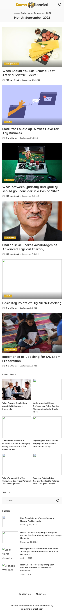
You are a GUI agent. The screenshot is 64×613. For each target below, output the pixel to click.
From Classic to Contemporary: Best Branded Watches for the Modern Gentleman (37, 568)
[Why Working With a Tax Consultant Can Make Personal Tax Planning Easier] (16, 464)
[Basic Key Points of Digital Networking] (32, 279)
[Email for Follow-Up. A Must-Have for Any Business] (32, 105)
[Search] (60, 4)
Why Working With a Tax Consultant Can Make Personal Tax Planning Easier (16, 481)
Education (10, 350)
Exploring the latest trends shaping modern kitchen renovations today (45, 443)
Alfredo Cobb (12, 80)
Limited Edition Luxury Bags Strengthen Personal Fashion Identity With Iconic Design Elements (41, 535)
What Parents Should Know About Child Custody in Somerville (15, 406)
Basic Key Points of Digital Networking (32, 303)
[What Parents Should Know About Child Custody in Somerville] (16, 389)
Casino (9, 180)
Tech (8, 122)
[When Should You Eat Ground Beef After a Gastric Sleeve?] (32, 47)
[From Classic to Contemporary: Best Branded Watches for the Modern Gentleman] (10, 569)
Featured (10, 238)
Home (16, 13)
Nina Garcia (12, 138)
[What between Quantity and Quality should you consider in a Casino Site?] (32, 163)
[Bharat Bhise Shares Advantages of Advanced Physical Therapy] (32, 221)
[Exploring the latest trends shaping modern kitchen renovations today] (47, 427)
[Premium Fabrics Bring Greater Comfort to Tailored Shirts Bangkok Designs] (47, 464)
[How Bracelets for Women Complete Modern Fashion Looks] (10, 521)
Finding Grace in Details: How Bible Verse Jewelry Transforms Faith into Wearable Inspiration (39, 551)
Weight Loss (11, 64)
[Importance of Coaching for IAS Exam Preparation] (32, 333)
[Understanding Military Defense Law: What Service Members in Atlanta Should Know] (47, 389)
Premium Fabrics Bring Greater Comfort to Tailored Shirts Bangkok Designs (46, 481)
